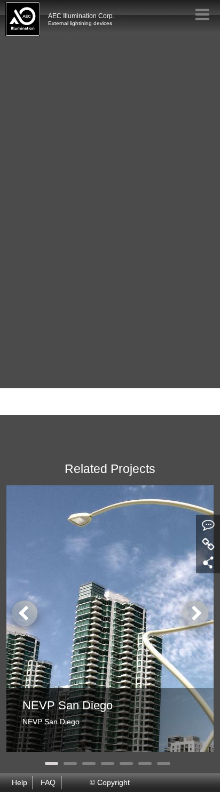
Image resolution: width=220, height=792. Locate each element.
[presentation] (24, 613)
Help (19, 783)
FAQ (48, 783)
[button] (51, 763)
